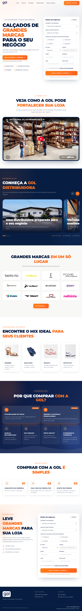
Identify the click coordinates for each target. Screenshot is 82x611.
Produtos (31, 3)
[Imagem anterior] (73, 193)
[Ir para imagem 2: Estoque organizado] (6, 235)
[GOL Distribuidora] (5, 3)
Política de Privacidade (66, 68)
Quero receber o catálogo (14, 57)
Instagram (63, 594)
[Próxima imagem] (77, 193)
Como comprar (50, 3)
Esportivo (67, 43)
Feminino (51, 39)
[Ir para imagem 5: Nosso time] (10, 235)
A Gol (17, 3)
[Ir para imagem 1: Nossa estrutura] (4, 235)
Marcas (24, 3)
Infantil (50, 43)
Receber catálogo (71, 3)
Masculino (68, 39)
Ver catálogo (40, 306)
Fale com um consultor (66, 597)
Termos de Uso (39, 597)
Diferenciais (40, 3)
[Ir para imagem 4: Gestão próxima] (9, 235)
